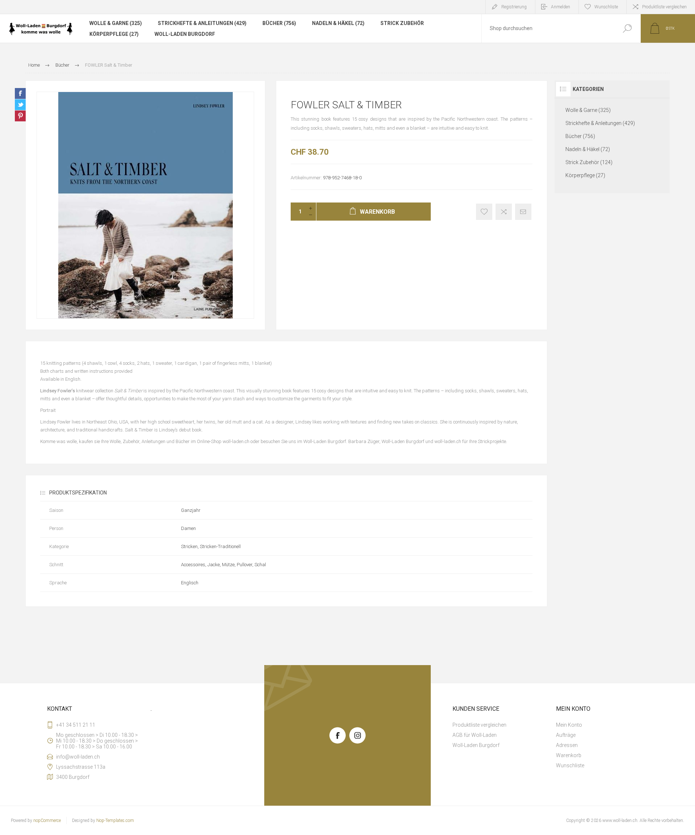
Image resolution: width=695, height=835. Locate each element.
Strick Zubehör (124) (588, 162)
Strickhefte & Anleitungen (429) (202, 23)
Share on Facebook (20, 93)
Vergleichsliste (504, 212)
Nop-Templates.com (115, 820)
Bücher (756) (279, 23)
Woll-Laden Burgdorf (185, 34)
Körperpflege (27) (114, 34)
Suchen (627, 28)
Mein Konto (569, 725)
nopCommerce (47, 820)
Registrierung (514, 6)
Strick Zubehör (402, 23)
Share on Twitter (20, 104)
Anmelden (560, 6)
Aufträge (566, 735)
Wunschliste (570, 765)
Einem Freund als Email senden (523, 212)
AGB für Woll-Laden (474, 735)
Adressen (567, 745)
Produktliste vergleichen (664, 6)
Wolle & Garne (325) (115, 23)
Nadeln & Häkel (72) (338, 23)
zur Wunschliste (484, 212)
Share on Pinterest (20, 115)
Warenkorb (568, 755)
